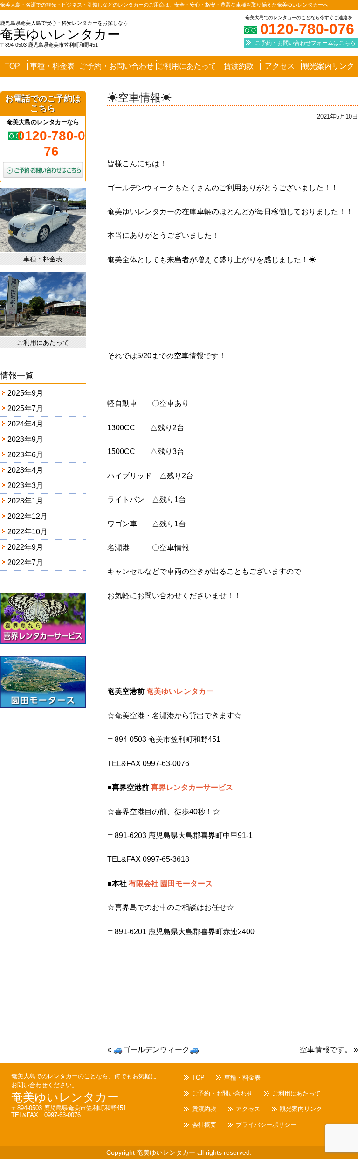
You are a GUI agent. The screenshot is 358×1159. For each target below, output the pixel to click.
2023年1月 (25, 501)
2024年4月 (25, 424)
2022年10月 (27, 532)
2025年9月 (25, 393)
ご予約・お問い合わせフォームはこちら (305, 43)
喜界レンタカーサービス (192, 787)
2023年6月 (25, 455)
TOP (12, 66)
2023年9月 (25, 439)
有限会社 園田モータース (171, 883)
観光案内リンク (328, 66)
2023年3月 (25, 485)
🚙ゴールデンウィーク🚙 (153, 1050)
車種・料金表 (52, 66)
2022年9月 (25, 547)
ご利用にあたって (186, 66)
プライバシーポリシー (266, 1124)
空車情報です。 (329, 1050)
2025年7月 (25, 408)
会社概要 (204, 1124)
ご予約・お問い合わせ (116, 66)
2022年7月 (25, 562)
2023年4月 (25, 470)
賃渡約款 (239, 66)
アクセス (280, 66)
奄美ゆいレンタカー (60, 34)
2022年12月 (27, 516)
